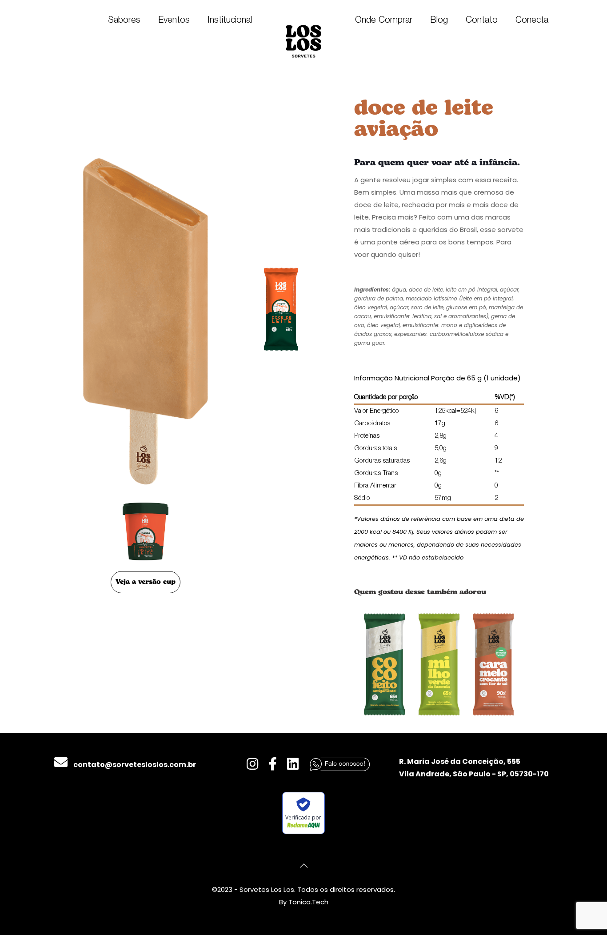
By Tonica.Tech (303, 902)
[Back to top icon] (303, 865)
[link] (385, 664)
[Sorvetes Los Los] (303, 41)
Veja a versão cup (146, 582)
